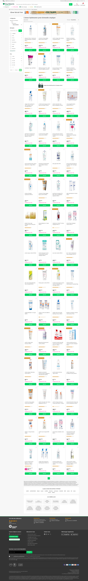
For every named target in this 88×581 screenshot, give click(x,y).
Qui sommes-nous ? (32, 534)
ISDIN (65, 490)
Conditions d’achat (75, 571)
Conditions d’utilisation (74, 570)
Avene (74, 490)
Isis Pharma (56, 490)
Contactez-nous (13, 536)
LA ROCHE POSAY (33, 490)
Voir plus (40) (12, 50)
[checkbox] (16, 33)
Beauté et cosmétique (19, 9)
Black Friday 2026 (31, 545)
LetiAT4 (27, 490)
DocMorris (12, 9)
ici (16, 559)
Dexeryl (38, 490)
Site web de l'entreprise (32, 543)
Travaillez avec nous (32, 537)
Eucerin (42, 490)
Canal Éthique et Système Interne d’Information (70, 573)
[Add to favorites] (36, 24)
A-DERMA (46, 490)
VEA (71, 490)
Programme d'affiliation (33, 538)
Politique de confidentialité (74, 569)
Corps (24, 9)
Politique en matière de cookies (73, 572)
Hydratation (29, 9)
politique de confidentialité (19, 556)
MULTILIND (61, 490)
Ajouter (30, 50)
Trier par (69, 19)
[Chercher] (70, 4)
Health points (30, 542)
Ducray (49, 492)
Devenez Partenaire (32, 540)
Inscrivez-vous (29, 552)
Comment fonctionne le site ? (34, 535)
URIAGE (53, 492)
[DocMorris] (8, 4)
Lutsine (68, 490)
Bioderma (51, 490)
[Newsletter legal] (9, 556)
